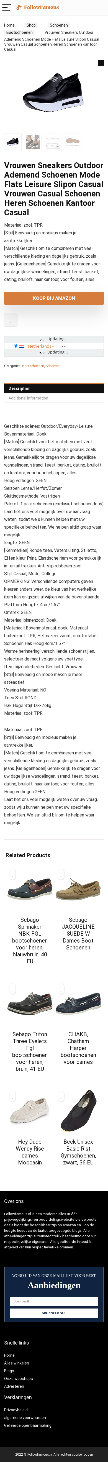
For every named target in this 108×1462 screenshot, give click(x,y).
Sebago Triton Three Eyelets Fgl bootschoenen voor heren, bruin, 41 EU (30, 1051)
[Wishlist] (101, 7)
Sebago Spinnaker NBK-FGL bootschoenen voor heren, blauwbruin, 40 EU (30, 940)
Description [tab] (19, 388)
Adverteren (14, 1386)
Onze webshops (18, 1378)
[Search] (89, 8)
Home (9, 25)
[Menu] (6, 8)
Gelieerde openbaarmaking (28, 1425)
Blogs (9, 1371)
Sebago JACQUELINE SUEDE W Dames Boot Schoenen (78, 933)
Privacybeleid (16, 1410)
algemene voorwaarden (25, 1417)
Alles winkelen (16, 1363)
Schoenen (59, 25)
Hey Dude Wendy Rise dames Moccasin (30, 1152)
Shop (31, 25)
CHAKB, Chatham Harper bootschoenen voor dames (78, 1048)
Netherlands (39, 346)
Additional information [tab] (28, 398)
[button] (101, 63)
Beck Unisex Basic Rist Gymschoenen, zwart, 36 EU (78, 1152)
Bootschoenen (19, 32)
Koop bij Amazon (54, 298)
